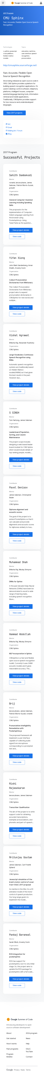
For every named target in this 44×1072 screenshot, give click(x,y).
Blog (9, 134)
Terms (28, 1070)
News (28, 1038)
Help (27, 1044)
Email (9, 127)
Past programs (12, 1049)
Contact (29, 1057)
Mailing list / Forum (14, 131)
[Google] (9, 1070)
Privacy (17, 1070)
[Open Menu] (3, 3)
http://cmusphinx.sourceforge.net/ (20, 65)
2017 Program (8, 13)
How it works (11, 1044)
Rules (23, 1070)
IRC (8, 124)
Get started (11, 1038)
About (8, 1033)
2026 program (31, 1033)
